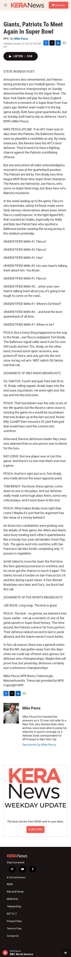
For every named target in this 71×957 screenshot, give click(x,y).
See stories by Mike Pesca (39, 744)
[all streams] (66, 952)
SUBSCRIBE (35, 829)
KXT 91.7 (12, 914)
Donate (60, 5)
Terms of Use (14, 928)
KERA (10, 884)
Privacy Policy (14, 921)
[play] (5, 952)
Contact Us (13, 936)
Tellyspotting (14, 906)
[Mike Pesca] (11, 713)
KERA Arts (12, 899)
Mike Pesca (21, 38)
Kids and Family (15, 891)
